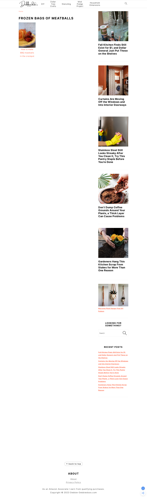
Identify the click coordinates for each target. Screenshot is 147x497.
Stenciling (66, 4)
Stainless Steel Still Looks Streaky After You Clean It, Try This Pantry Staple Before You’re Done (111, 156)
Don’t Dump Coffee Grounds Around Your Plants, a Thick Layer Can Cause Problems (111, 212)
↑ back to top (73, 464)
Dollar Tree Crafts (53, 4)
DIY (42, 4)
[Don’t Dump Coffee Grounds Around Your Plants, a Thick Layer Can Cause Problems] (113, 189)
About (73, 479)
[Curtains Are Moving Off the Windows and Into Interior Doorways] (113, 80)
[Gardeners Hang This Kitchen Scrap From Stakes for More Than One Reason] (113, 243)
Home (21, 11)
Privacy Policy (73, 482)
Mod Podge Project (80, 4)
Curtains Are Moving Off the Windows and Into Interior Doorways (112, 101)
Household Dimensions (95, 4)
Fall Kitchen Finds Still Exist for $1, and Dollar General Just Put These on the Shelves (113, 49)
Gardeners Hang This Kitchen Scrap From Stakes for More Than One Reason (111, 266)
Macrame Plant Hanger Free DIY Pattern (111, 310)
